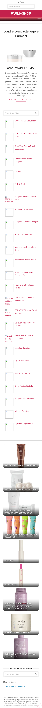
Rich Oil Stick (10, 585)
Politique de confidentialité (15, 687)
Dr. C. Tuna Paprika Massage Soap (20, 489)
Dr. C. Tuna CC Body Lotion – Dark (20, 465)
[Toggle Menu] (39, 19)
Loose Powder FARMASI (21, 68)
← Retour (21, 2)
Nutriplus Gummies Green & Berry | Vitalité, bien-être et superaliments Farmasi (18, 606)
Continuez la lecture (21, 100)
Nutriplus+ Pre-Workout (16, 632)
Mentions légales (9, 682)
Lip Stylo (8, 561)
